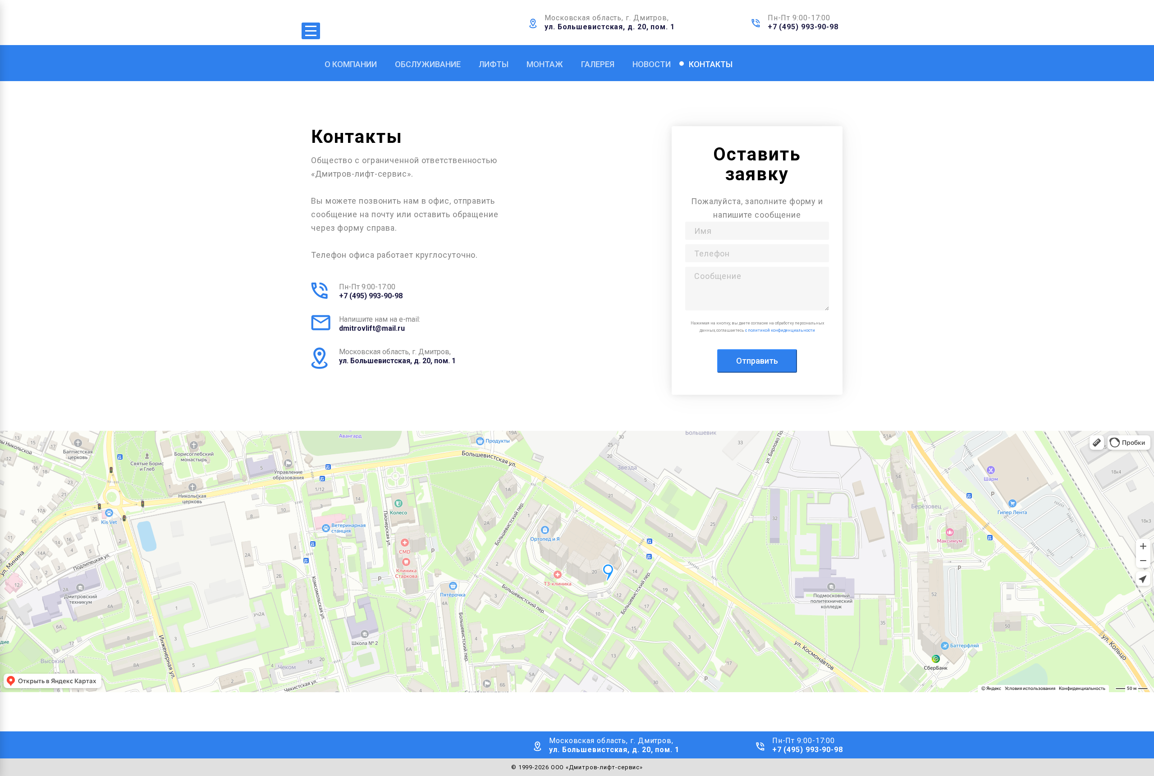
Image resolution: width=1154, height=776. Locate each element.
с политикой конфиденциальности (780, 330)
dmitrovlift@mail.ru (372, 328)
